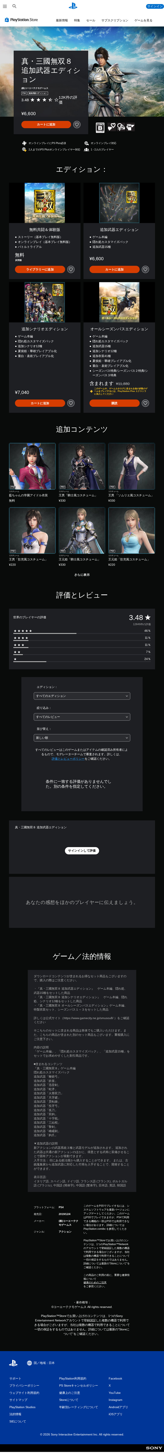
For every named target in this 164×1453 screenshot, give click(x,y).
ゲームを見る (143, 20)
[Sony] (154, 1451)
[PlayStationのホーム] (73, 6)
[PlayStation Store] (22, 19)
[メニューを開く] (5, 6)
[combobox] (82, 696)
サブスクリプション (114, 20)
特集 (77, 20)
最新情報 (62, 20)
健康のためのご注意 (95, 1282)
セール (90, 20)
